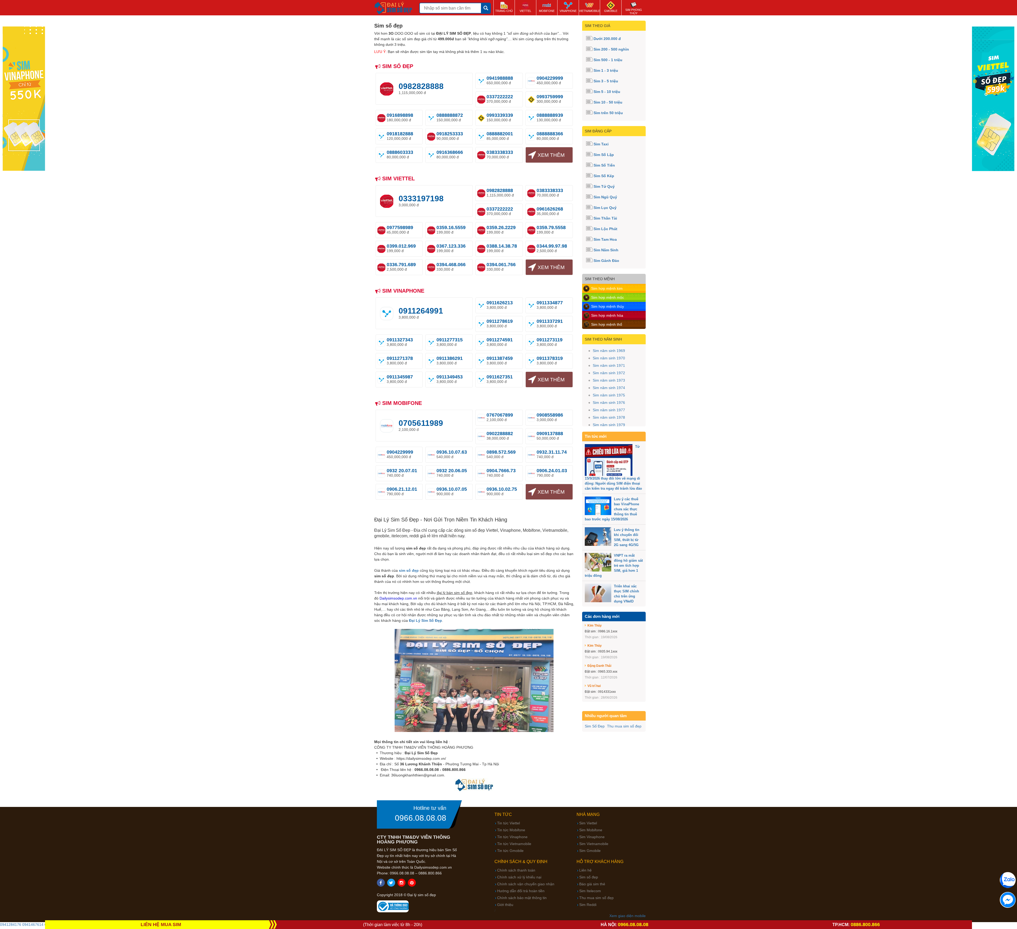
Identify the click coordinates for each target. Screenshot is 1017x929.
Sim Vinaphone (592, 837)
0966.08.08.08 (420, 818)
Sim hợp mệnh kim (607, 288)
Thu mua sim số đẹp (624, 726)
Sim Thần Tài (605, 218)
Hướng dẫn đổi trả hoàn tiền (521, 891)
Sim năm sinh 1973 (609, 380)
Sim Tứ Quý (604, 186)
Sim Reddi (587, 905)
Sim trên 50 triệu (608, 113)
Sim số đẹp (588, 877)
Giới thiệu (505, 905)
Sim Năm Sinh (606, 250)
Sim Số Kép (604, 176)
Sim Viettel (588, 823)
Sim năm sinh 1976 (609, 402)
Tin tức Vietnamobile (514, 844)
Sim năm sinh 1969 (609, 351)
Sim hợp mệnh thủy (607, 306)
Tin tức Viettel (508, 823)
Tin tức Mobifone (511, 830)
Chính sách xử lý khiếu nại (519, 877)
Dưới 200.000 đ (607, 39)
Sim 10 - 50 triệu (608, 102)
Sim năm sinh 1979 (609, 425)
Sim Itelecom (590, 891)
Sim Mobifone (590, 830)
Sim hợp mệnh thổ (606, 324)
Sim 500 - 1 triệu (608, 60)
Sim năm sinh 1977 (609, 410)
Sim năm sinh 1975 (609, 395)
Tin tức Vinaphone (512, 837)
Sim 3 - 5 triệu (606, 81)
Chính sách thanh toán (516, 870)
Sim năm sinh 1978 (609, 417)
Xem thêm (551, 155)
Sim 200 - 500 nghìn (611, 49)
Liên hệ (585, 870)
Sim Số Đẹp (595, 726)
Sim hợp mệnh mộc (607, 297)
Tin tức (503, 814)
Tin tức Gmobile (510, 850)
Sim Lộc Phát (605, 229)
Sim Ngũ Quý (605, 197)
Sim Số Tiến (604, 165)
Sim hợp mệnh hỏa (607, 315)
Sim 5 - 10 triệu (607, 92)
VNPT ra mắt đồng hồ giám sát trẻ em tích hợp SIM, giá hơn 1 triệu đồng (614, 565)
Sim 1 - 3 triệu (606, 70)
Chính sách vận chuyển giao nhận (525, 884)
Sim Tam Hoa (605, 239)
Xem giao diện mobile (627, 916)
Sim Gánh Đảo (606, 260)
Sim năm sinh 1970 (609, 358)
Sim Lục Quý (605, 208)
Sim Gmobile (590, 850)
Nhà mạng (588, 814)
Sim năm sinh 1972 (609, 373)
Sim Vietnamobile (593, 844)
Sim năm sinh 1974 (609, 388)
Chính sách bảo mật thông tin (522, 898)
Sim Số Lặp (604, 155)
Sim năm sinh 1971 (609, 365)
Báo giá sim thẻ (592, 884)
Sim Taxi (601, 144)
